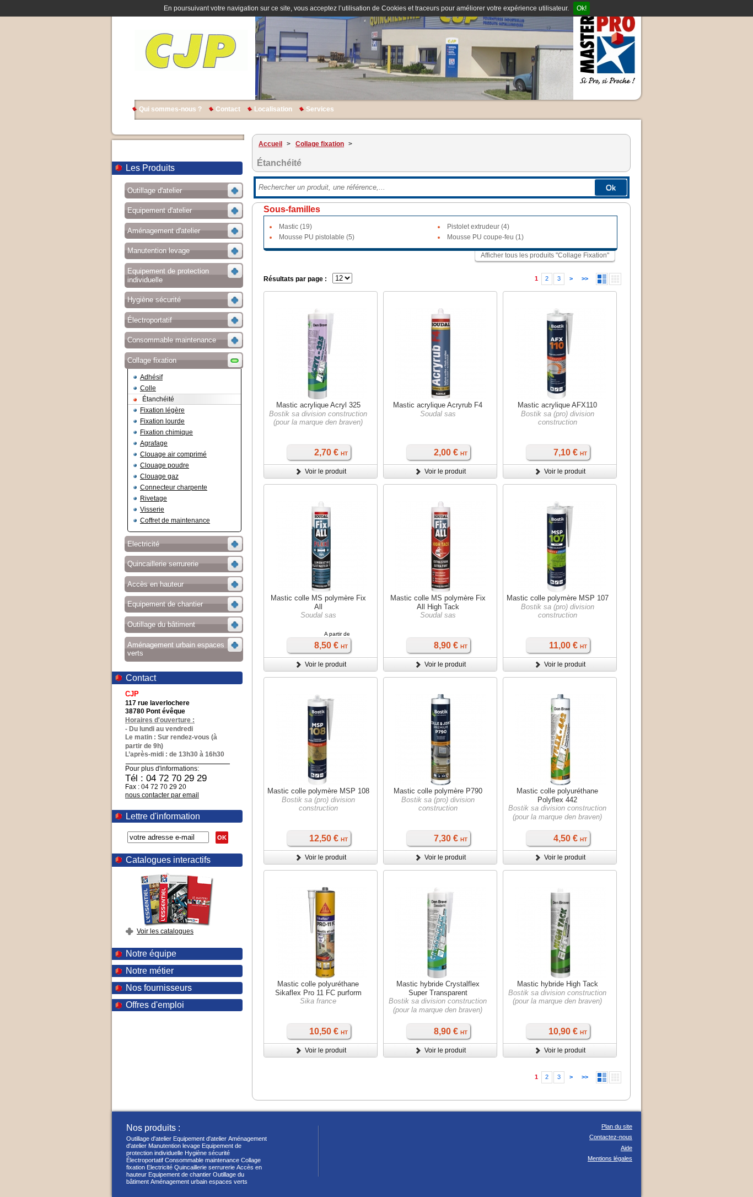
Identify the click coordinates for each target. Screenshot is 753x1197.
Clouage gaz (159, 476)
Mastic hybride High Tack (557, 984)
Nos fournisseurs (159, 987)
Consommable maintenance (202, 1160)
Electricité (160, 1167)
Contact (228, 109)
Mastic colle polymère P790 (438, 791)
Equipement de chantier (179, 1174)
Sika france (318, 1001)
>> (585, 278)
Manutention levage (174, 1145)
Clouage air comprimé (173, 454)
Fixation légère (162, 410)
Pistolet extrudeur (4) (478, 226)
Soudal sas (438, 414)
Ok (611, 187)
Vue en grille (615, 279)
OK (222, 837)
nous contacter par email (162, 795)
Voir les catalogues (165, 931)
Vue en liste (602, 279)
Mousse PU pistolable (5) (316, 237)
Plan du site (616, 1126)
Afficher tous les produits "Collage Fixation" (545, 255)
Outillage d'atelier (148, 1138)
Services (320, 109)
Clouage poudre (164, 465)
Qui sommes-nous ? (170, 109)
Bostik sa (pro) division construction (557, 418)
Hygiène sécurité (207, 1153)
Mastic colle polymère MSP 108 (318, 791)
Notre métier (150, 970)
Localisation (273, 109)
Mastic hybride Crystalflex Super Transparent (438, 988)
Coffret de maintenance (175, 520)
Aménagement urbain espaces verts (199, 1181)
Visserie (152, 509)
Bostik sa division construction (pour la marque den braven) (318, 418)
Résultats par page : (295, 279)
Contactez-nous (610, 1137)
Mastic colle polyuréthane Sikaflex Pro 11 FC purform (318, 988)
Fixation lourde (162, 421)
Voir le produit (325, 471)
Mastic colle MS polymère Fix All (318, 602)
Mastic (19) (295, 226)
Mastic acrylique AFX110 (557, 405)
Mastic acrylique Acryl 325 (318, 405)
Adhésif (151, 377)
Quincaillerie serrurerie (204, 1167)
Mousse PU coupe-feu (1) (485, 237)
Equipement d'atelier (200, 1138)
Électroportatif (144, 1160)
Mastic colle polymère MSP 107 (558, 598)
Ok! (582, 8)
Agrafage (154, 443)
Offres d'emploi (155, 1005)
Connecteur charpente (173, 487)
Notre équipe (151, 953)
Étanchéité (158, 399)
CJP (191, 49)
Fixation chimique (166, 432)
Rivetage (153, 498)
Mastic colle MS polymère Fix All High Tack (438, 602)
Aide (626, 1148)
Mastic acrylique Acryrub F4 (437, 405)
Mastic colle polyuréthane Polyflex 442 (557, 795)
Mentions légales (610, 1158)
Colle (148, 388)
